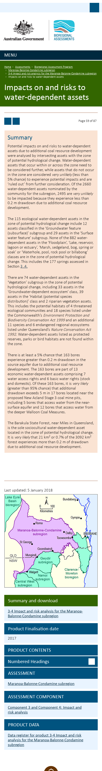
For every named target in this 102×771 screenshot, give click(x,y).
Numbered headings (28, 661)
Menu (10, 55)
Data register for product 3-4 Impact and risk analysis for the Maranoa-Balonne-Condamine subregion (45, 740)
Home (7, 67)
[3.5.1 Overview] (16, 121)
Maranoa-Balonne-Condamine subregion (31, 70)
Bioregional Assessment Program (53, 67)
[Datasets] (7, 121)
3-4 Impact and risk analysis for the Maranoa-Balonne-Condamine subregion (52, 73)
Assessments (22, 67)
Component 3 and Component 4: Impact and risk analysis (45, 710)
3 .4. (24, 267)
